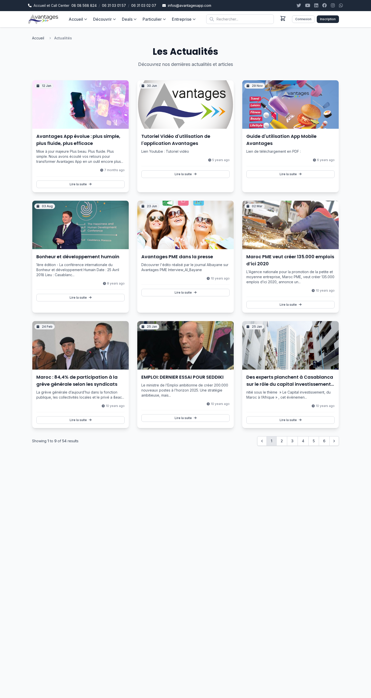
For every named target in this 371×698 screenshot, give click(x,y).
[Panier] (283, 18)
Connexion (303, 19)
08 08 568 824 (84, 5)
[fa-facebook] (324, 5)
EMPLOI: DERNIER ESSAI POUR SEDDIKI (182, 377)
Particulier (152, 19)
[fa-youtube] (307, 5)
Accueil (76, 19)
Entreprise (182, 19)
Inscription (328, 19)
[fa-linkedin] (316, 5)
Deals (127, 19)
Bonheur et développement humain (77, 256)
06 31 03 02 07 (143, 5)
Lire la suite (78, 184)
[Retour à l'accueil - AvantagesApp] (43, 19)
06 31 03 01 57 (114, 5)
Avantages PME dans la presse (177, 256)
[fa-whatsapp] (341, 5)
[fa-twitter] (299, 5)
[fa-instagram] (333, 5)
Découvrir (102, 19)
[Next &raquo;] (334, 441)
